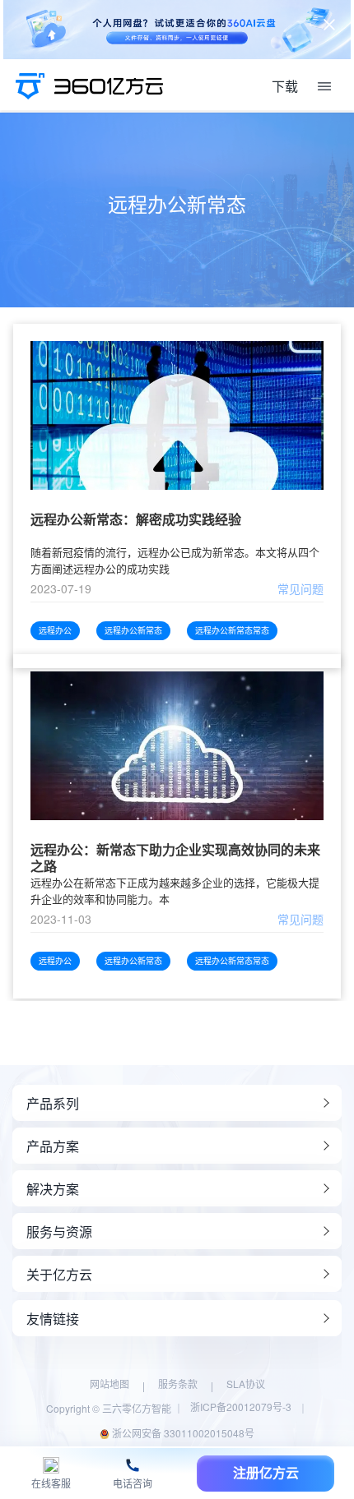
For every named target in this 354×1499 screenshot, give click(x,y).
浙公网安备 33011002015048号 (181, 1433)
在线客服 (51, 1483)
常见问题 (300, 588)
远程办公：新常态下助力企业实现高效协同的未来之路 (175, 858)
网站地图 (109, 1384)
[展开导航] (324, 86)
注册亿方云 (266, 1473)
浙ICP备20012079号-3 (240, 1407)
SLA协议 (245, 1384)
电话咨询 (132, 1483)
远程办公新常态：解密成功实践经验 (135, 519)
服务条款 (178, 1384)
